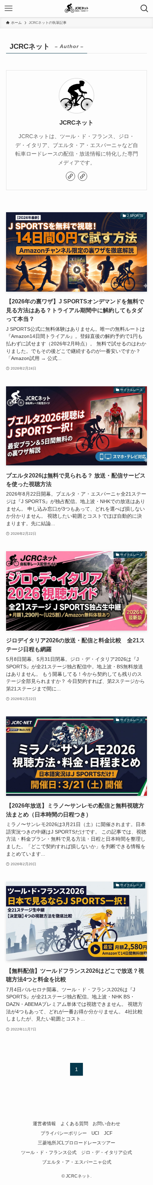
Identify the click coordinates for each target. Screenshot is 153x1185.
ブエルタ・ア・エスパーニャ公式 (76, 1162)
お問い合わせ (106, 1123)
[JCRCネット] (76, 8)
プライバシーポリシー (64, 1133)
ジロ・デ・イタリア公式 (106, 1152)
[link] (70, 176)
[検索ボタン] (144, 8)
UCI (95, 1133)
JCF (108, 1133)
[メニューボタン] (8, 8)
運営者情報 (44, 1123)
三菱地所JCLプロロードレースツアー (76, 1142)
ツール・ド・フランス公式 (48, 1152)
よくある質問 (74, 1123)
